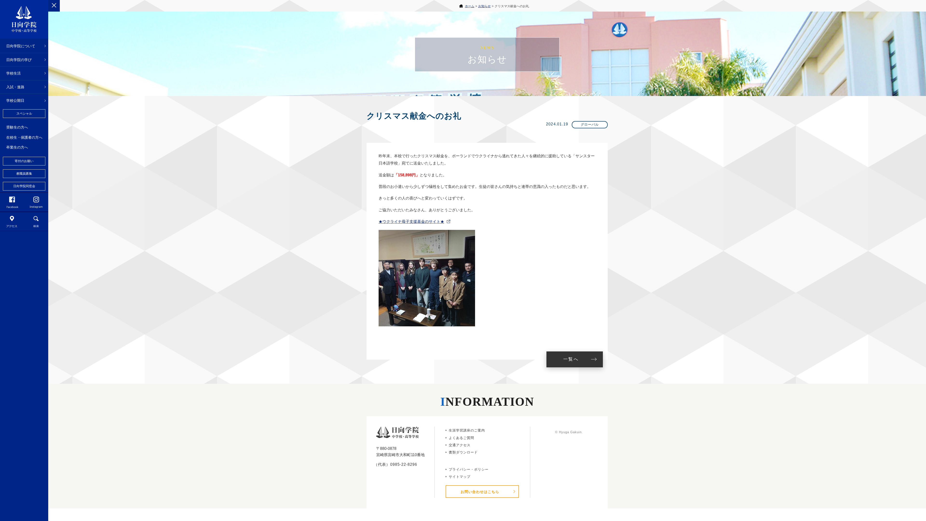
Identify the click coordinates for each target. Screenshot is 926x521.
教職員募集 (24, 173)
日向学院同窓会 (24, 186)
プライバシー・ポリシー (469, 469)
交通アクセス (459, 445)
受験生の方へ (17, 127)
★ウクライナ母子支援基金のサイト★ (411, 221)
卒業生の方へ (17, 147)
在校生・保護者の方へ (24, 137)
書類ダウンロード (463, 452)
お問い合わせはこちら (480, 492)
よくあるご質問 (461, 438)
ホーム (469, 6)
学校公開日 (15, 100)
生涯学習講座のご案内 (467, 430)
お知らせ (484, 6)
